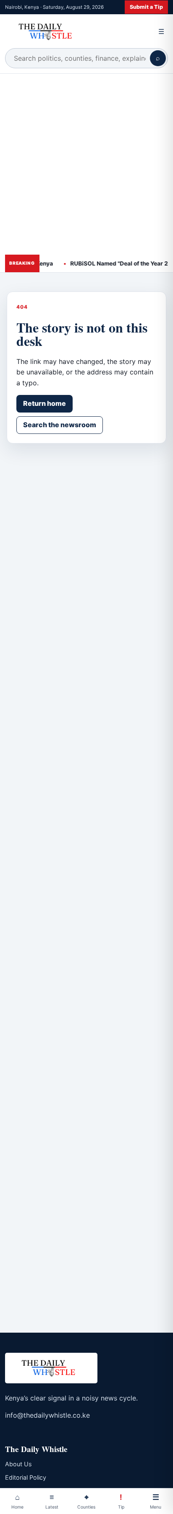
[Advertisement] (86, 164)
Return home (44, 403)
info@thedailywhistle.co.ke (47, 1415)
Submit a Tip (146, 7)
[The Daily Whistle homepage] (77, 31)
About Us (18, 1464)
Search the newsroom (59, 424)
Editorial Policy (25, 1477)
